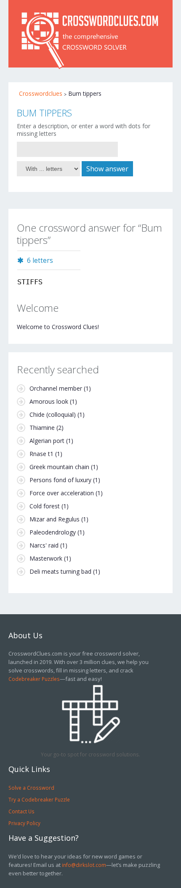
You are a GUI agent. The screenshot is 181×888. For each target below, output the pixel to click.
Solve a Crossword (31, 787)
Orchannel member (55, 388)
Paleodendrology (52, 532)
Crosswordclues (40, 93)
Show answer (107, 168)
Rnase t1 (41, 454)
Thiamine (42, 428)
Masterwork (45, 558)
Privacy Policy (24, 823)
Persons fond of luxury (60, 480)
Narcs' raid (44, 545)
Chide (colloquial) (52, 414)
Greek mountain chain (59, 467)
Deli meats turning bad (60, 571)
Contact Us (21, 811)
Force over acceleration (61, 493)
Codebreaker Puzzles (34, 678)
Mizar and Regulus (54, 519)
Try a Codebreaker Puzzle (39, 799)
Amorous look (48, 401)
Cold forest (44, 506)
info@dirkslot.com (84, 864)
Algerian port (46, 441)
